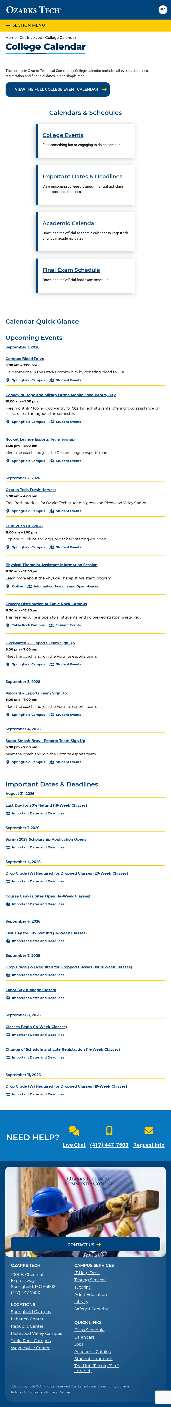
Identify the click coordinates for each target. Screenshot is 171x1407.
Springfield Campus (31, 1311)
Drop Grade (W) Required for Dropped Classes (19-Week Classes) (66, 1086)
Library (81, 1302)
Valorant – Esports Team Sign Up (36, 693)
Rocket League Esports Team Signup (40, 439)
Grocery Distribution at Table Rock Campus (46, 604)
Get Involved (31, 38)
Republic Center (27, 1326)
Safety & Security (91, 1309)
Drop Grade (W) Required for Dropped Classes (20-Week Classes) (67, 873)
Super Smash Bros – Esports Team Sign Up (45, 741)
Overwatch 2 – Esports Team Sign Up (40, 643)
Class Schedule (89, 1330)
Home (11, 38)
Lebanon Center (27, 1319)
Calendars (84, 1337)
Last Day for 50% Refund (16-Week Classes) (46, 933)
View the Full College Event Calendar (56, 89)
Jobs (78, 1344)
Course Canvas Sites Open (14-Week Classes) (48, 896)
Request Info (149, 1145)
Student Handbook (93, 1359)
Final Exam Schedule (71, 270)
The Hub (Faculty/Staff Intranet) (96, 1368)
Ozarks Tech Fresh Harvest (31, 490)
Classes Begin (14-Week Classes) (36, 1027)
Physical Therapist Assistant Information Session (52, 565)
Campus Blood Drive (25, 359)
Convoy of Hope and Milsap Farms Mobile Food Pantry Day (61, 395)
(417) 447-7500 (109, 1145)
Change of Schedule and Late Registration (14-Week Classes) (63, 1049)
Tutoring (82, 1287)
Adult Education (90, 1294)
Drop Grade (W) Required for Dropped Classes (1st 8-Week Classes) (69, 967)
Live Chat (74, 1145)
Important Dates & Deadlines (82, 176)
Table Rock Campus (31, 1341)
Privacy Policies (58, 1392)
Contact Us (80, 1244)
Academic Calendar (69, 223)
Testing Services (90, 1280)
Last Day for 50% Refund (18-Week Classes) (46, 805)
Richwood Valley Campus (36, 1333)
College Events (63, 135)
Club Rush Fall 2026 (24, 526)
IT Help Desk (87, 1273)
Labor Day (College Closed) (31, 990)
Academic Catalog (92, 1351)
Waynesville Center (30, 1348)
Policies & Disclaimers (28, 1392)
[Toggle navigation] (165, 9)
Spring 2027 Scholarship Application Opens (46, 839)
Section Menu (28, 25)
